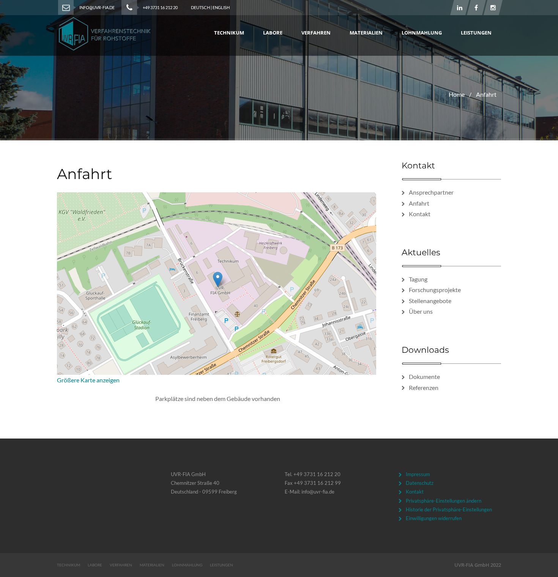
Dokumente (424, 376)
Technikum (229, 32)
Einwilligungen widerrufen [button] (434, 518)
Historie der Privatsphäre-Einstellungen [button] (449, 509)
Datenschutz (419, 483)
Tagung (418, 279)
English (221, 7)
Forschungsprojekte (435, 289)
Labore (272, 32)
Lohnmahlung (422, 32)
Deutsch (200, 7)
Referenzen (423, 387)
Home (457, 94)
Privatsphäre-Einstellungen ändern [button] (443, 501)
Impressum (418, 474)
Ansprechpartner (431, 192)
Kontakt (419, 213)
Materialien (366, 32)
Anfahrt (419, 203)
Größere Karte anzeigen (88, 380)
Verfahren (316, 32)
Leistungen (476, 32)
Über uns (421, 311)
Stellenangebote (430, 300)
